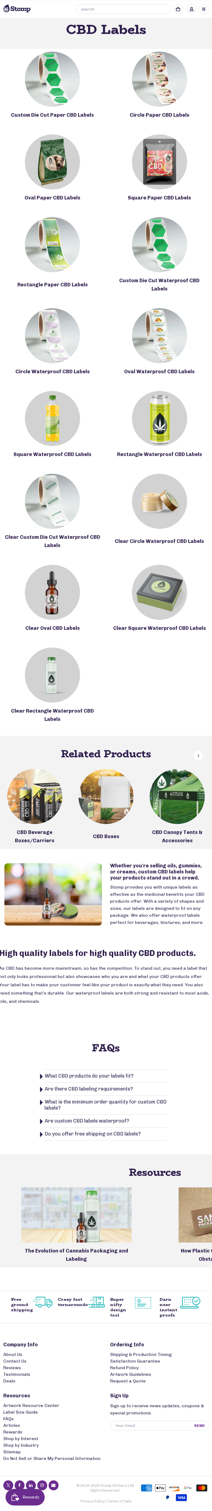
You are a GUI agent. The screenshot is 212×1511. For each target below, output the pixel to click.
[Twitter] (8, 1485)
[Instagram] (42, 1485)
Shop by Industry (21, 1445)
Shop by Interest (20, 1438)
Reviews (12, 1367)
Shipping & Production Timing (141, 1354)
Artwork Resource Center (31, 1405)
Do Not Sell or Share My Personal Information (51, 1458)
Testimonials (16, 1374)
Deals (9, 1381)
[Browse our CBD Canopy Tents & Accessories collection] (177, 796)
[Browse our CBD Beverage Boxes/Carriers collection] (34, 796)
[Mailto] (54, 1485)
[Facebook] (20, 1485)
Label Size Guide (20, 1412)
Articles (11, 1425)
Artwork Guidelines (130, 1374)
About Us (12, 1354)
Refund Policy (124, 1367)
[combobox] (123, 9)
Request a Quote (128, 1381)
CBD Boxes (106, 836)
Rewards (12, 1432)
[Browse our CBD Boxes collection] (106, 796)
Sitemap (12, 1451)
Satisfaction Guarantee (135, 1361)
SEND (199, 1425)
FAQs (8, 1418)
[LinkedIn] (31, 1485)
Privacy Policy (93, 1501)
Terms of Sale (119, 1501)
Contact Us (14, 1361)
